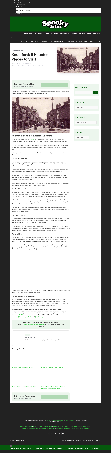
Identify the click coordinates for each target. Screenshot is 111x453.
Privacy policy (97, 440)
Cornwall (45, 426)
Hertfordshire (73, 426)
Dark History (38, 33)
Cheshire (15, 66)
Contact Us (17, 6)
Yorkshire (86, 428)
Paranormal (27, 33)
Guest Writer (17, 63)
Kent (84, 426)
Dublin (50, 426)
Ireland (80, 426)
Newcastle (67, 428)
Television (74, 33)
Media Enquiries (70, 440)
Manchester (44, 428)
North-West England (41, 66)
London (38, 428)
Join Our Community (20, 5)
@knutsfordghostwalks (25, 317)
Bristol (35, 426)
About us (64, 440)
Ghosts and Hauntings (17, 50)
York (81, 428)
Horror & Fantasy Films (60, 33)
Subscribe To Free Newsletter (22, 3)
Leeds (88, 426)
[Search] (95, 92)
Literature (82, 33)
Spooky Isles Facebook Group (34, 324)
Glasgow (66, 426)
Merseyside (52, 428)
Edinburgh (56, 426)
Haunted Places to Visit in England (26, 66)
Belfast (22, 426)
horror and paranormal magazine (55, 420)
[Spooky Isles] (15, 34)
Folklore (48, 33)
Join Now (54, 85)
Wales (77, 428)
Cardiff (40, 426)
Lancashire (32, 428)
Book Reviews (78, 440)
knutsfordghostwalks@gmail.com (26, 315)
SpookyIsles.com (70, 420)
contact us (90, 440)
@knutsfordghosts (40, 317)
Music (89, 33)
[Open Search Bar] (12, 37)
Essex (61, 426)
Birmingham (28, 426)
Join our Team (18, 13)
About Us (16, 1)
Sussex (73, 428)
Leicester (25, 428)
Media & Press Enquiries (23, 10)
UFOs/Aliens (96, 33)
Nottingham (59, 428)
